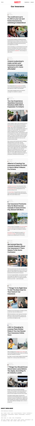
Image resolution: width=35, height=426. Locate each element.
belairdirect (17, 50)
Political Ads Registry (22, 414)
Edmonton (22, 419)
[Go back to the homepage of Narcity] (17, 2)
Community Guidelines (4, 414)
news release (11, 192)
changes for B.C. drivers (20, 351)
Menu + (2, 2)
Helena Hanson (11, 201)
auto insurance (19, 85)
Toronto (4, 419)
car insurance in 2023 (12, 188)
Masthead (16, 414)
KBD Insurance (10, 126)
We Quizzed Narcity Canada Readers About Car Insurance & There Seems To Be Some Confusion (16, 248)
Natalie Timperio (11, 364)
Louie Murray (10, 14)
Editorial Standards (11, 414)
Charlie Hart (10, 161)
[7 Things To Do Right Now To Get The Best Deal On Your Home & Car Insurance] (17, 302)
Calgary (19, 419)
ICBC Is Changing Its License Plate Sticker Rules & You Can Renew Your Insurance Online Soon (16, 331)
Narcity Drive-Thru (11, 98)
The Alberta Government (12, 186)
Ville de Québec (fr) (27, 419)
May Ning (10, 285)
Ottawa (12, 419)
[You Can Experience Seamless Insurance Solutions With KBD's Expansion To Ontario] (17, 115)
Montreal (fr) (8, 419)
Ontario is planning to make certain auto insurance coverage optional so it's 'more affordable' (16, 65)
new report (10, 232)
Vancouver (15, 419)
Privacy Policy (28, 414)
